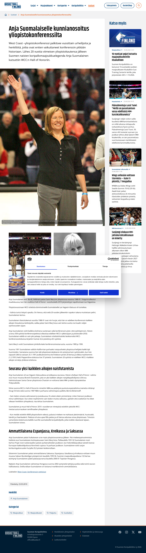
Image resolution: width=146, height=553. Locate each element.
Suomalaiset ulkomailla (120, 169)
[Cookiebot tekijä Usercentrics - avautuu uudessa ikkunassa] (109, 259)
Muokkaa (71, 293)
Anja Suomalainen (20, 498)
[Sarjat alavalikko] (37, 5)
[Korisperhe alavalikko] (68, 5)
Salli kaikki (104, 293)
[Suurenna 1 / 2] (48, 235)
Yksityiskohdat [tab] (73, 266)
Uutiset (14, 15)
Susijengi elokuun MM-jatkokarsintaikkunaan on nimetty (122, 235)
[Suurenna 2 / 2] (93, 235)
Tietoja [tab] (105, 266)
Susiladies (68, 513)
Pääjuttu (52, 513)
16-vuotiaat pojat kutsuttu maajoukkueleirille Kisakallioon (124, 57)
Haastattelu (116, 101)
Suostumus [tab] (41, 266)
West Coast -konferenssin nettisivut (32, 472)
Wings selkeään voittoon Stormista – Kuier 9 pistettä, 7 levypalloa (123, 178)
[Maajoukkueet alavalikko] (54, 5)
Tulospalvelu (112, 5)
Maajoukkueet (36, 513)
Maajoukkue (18, 513)
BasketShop (127, 5)
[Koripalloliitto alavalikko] (85, 5)
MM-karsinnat (117, 228)
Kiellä (42, 293)
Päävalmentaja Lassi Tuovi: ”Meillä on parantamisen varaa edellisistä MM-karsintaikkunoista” (124, 110)
